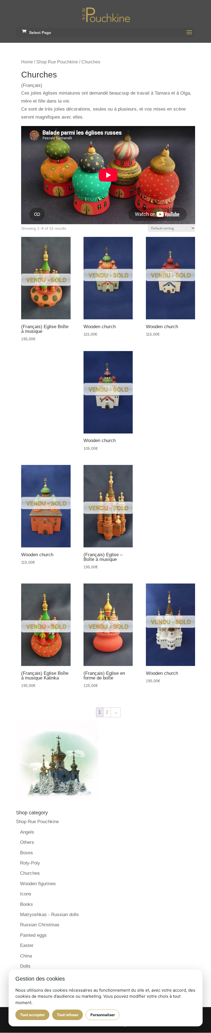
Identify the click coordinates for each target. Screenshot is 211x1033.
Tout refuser (67, 1015)
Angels (27, 832)
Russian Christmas (39, 924)
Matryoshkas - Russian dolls (49, 914)
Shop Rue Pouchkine (57, 62)
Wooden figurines (38, 883)
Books (26, 904)
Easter (27, 945)
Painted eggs (33, 935)
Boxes (26, 852)
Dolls (25, 966)
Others (27, 842)
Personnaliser (102, 1015)
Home (27, 62)
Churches (30, 873)
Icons (25, 893)
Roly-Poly (30, 863)
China (26, 956)
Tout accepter (32, 1015)
